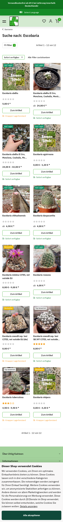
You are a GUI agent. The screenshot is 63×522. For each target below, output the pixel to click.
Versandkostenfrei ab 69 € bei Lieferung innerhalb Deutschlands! (31, 4)
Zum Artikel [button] (16, 110)
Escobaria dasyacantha (44, 215)
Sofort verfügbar (12, 57)
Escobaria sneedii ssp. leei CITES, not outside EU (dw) (15, 338)
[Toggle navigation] (4, 21)
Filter (10, 45)
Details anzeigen (28, 506)
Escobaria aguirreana (43, 154)
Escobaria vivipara (41, 397)
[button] (44, 21)
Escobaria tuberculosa (13, 397)
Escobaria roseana (42, 274)
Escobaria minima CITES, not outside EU (16, 276)
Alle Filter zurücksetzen (39, 57)
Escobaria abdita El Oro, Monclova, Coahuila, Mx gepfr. (13, 156)
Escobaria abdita (10, 93)
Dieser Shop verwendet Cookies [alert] (22, 466)
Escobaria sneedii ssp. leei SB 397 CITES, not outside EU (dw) (45, 338)
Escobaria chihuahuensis (14, 215)
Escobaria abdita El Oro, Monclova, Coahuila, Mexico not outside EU (46, 95)
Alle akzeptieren (31, 515)
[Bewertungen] (8, 99)
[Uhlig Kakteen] (14, 21)
